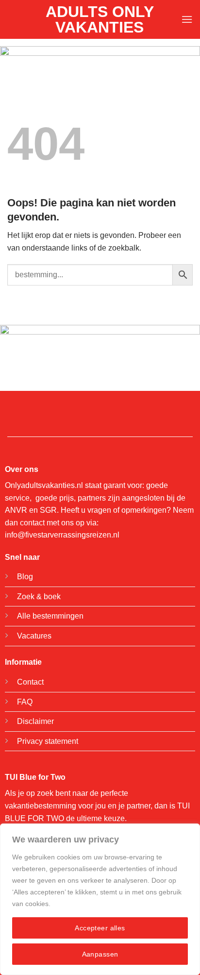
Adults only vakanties (100, 19)
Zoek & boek (39, 596)
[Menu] (187, 19)
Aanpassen (100, 954)
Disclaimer (35, 721)
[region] (100, 899)
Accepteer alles (100, 928)
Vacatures (34, 636)
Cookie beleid (74, 904)
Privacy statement (47, 741)
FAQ (25, 702)
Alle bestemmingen (50, 616)
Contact (30, 682)
